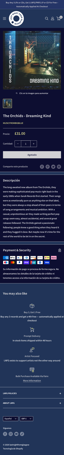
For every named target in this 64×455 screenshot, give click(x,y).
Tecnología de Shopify (13, 448)
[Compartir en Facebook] (42, 166)
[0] (58, 18)
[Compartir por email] (59, 166)
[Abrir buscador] (46, 18)
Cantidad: (8, 143)
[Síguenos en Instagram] (11, 434)
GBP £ (23, 418)
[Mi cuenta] (52, 18)
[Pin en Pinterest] (48, 166)
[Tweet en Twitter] (53, 166)
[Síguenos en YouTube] (16, 434)
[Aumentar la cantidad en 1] (34, 144)
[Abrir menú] (4, 18)
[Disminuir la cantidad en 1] (18, 144)
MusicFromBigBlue (13, 123)
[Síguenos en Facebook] (5, 434)
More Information (32, 380)
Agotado (32, 154)
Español (8, 418)
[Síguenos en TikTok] (22, 434)
